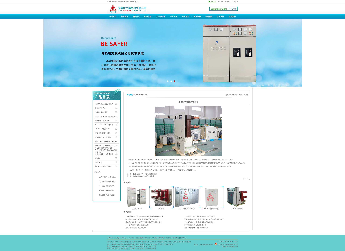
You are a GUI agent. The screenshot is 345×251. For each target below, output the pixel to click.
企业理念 (147, 17)
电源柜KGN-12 (137, 209)
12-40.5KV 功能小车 (102, 129)
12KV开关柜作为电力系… (107, 177)
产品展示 (247, 95)
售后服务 (208, 17)
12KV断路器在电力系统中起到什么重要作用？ (200, 216)
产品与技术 (160, 17)
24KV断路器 (142, 242)
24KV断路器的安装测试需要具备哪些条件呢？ (200, 222)
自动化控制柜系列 (101, 112)
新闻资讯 (136, 17)
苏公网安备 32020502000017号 (227, 244)
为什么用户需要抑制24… (107, 186)
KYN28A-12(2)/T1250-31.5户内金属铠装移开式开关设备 (106, 146)
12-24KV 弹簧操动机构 (103, 133)
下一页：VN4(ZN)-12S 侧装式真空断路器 (140, 176)
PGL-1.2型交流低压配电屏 (186, 209)
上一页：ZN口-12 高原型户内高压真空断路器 (142, 174)
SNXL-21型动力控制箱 (103, 167)
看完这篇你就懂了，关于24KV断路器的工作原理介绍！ (144, 222)
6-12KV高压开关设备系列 (104, 104)
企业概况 (124, 17)
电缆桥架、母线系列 (102, 121)
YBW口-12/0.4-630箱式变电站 (106, 141)
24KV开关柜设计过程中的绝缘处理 (137, 225)
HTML (155, 246)
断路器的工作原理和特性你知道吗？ (196, 228)
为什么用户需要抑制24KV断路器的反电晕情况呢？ (142, 219)
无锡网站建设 (233, 246)
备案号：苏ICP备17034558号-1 (204, 244)
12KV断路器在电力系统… (107, 181)
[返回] (243, 180)
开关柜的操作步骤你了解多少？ (136, 228)
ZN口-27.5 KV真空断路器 (104, 125)
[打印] (248, 180)
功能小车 (162, 209)
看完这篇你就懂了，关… (107, 195)
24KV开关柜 (151, 242)
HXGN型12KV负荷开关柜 (104, 154)
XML (150, 246)
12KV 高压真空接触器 (103, 137)
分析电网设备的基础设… (107, 190)
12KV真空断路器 (236, 209)
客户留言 (220, 17)
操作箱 (97, 158)
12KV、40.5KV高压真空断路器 (106, 116)
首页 (240, 95)
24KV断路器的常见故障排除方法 (195, 225)
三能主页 (112, 17)
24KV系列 (98, 162)
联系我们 (232, 17)
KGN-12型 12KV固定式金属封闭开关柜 (106, 150)
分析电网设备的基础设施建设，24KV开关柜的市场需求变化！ (205, 219)
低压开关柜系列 (100, 108)
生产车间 (173, 17)
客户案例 (197, 17)
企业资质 (185, 17)
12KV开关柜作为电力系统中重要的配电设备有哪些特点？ (144, 216)
